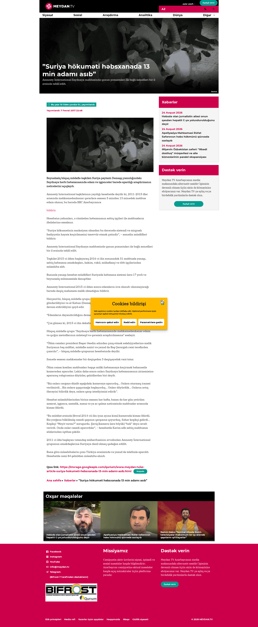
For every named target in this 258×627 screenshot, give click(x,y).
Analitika (145, 15)
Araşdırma (110, 15)
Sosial (77, 15)
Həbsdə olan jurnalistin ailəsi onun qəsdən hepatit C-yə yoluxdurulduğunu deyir (188, 120)
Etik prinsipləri (53, 619)
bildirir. (51, 210)
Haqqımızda (113, 619)
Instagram (56, 556)
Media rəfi (69, 619)
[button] (215, 15)
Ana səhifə (54, 480)
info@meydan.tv (59, 566)
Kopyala (140, 470)
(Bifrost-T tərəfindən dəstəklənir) (69, 577)
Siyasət (47, 15)
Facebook (55, 551)
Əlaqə (126, 619)
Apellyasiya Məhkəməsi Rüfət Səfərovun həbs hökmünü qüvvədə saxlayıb (185, 136)
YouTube (55, 561)
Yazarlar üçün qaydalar (91, 619)
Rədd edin (129, 322)
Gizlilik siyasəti (140, 619)
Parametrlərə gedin (151, 322)
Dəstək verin (209, 3)
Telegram (55, 571)
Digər (207, 15)
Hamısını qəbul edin (107, 322)
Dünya (178, 15)
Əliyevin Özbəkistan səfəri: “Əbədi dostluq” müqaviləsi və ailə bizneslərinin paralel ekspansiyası (184, 153)
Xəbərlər (70, 480)
